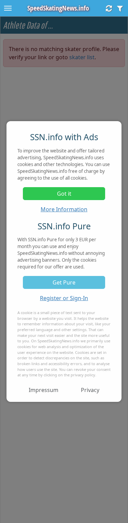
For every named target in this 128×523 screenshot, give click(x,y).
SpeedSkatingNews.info (58, 8)
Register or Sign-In (64, 298)
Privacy (90, 390)
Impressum (43, 390)
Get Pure (64, 282)
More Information (64, 209)
